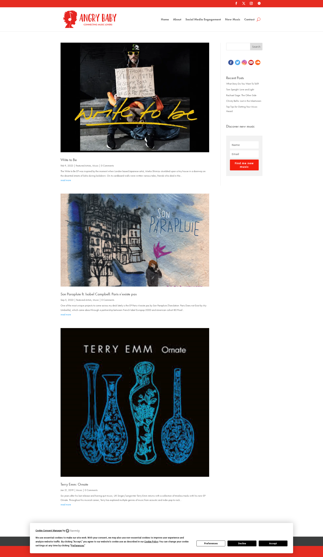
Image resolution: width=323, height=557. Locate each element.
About (177, 19)
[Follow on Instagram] (251, 3)
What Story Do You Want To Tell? (242, 83)
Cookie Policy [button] (151, 541)
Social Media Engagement (203, 19)
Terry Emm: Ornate (74, 484)
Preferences (211, 543)
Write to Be (69, 159)
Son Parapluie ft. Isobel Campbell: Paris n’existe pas (99, 294)
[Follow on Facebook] (236, 3)
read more (66, 180)
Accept (273, 543)
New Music (232, 19)
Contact (249, 19)
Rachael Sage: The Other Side (241, 95)
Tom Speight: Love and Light (240, 89)
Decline (242, 543)
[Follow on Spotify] (259, 3)
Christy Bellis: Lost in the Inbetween (243, 100)
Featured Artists (83, 165)
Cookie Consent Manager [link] (49, 530)
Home (165, 19)
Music (95, 165)
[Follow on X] (244, 3)
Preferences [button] (77, 545)
